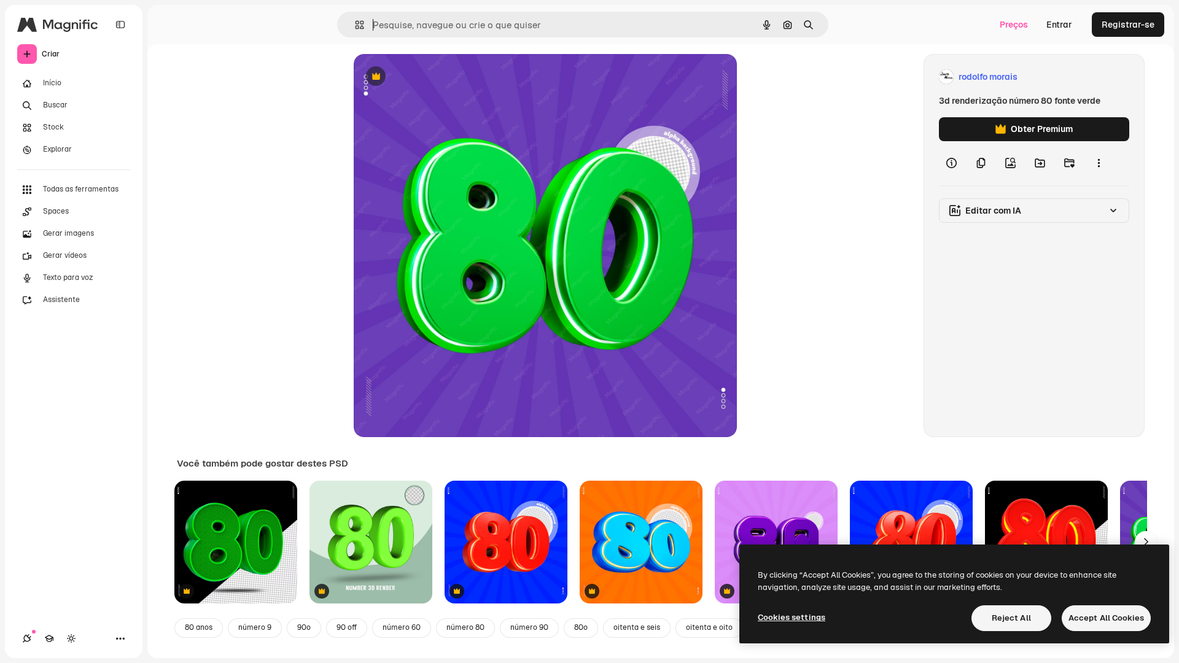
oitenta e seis (636, 627)
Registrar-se (1128, 24)
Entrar (1059, 24)
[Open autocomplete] (355, 24)
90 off (347, 627)
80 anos (198, 627)
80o (581, 627)
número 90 (529, 627)
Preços (1014, 24)
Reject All (1011, 618)
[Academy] (49, 638)
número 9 (254, 627)
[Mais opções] (1098, 163)
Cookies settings (791, 617)
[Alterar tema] (71, 638)
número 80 (465, 627)
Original (432, 77)
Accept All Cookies (1106, 618)
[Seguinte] (1146, 542)
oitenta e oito (709, 627)
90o (304, 627)
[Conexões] (27, 638)
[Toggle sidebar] (120, 24)
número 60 (402, 627)
